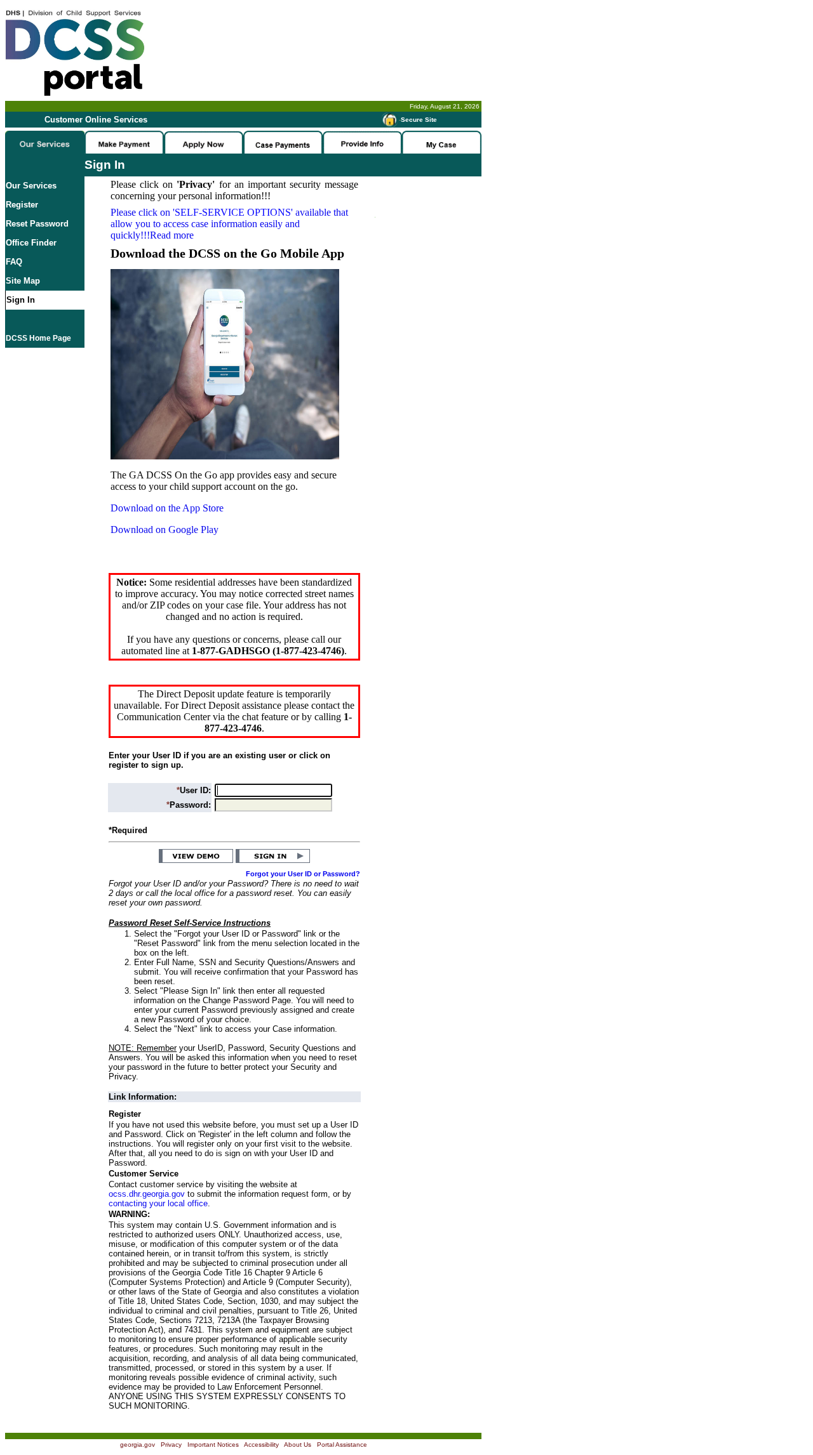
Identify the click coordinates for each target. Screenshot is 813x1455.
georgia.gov (137, 1444)
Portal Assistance (342, 1444)
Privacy (171, 1444)
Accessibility (261, 1444)
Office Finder (31, 242)
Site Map (23, 281)
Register (22, 204)
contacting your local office (158, 1203)
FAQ (14, 262)
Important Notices (213, 1444)
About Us (297, 1444)
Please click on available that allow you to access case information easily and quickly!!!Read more (229, 223)
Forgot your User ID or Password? (303, 874)
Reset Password (37, 223)
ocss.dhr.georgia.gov (147, 1194)
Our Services (31, 185)
